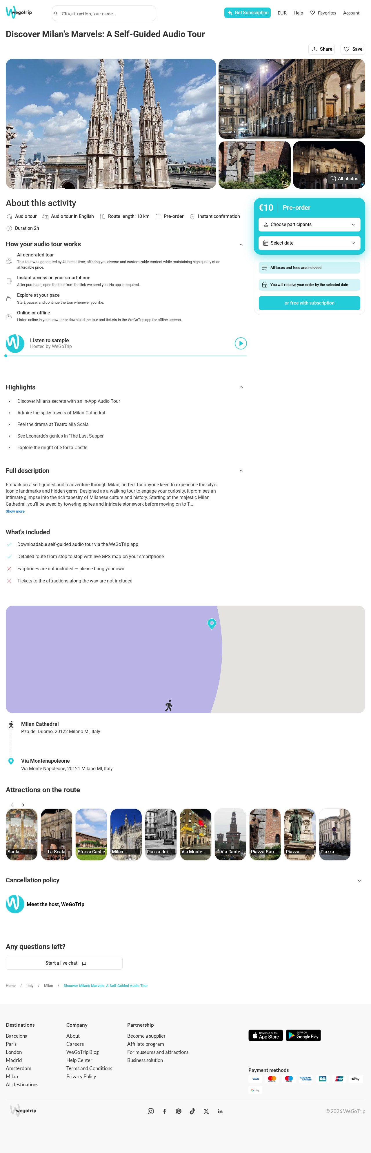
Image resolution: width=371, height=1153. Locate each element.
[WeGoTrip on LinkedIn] (220, 1111)
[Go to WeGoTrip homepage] (25, 12)
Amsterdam (18, 1068)
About (73, 1036)
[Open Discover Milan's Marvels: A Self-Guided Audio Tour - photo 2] (292, 99)
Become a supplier (146, 1036)
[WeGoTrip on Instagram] (150, 1111)
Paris (11, 1044)
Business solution (145, 1060)
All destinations (22, 1084)
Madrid (14, 1060)
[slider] (5, 355)
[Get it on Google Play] (303, 1036)
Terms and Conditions (89, 1068)
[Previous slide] (11, 805)
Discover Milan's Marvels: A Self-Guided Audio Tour (106, 985)
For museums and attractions (157, 1052)
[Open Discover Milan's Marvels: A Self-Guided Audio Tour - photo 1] (111, 124)
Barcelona (17, 1036)
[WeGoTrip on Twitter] (206, 1111)
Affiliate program (145, 1044)
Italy (29, 985)
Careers (75, 1044)
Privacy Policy (81, 1076)
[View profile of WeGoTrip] (15, 904)
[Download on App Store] (265, 1036)
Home (11, 985)
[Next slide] (22, 805)
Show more (15, 511)
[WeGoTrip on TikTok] (192, 1111)
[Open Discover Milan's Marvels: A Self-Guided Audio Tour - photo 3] (255, 165)
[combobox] (107, 13)
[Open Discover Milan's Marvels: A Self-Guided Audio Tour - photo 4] (329, 165)
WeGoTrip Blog (82, 1052)
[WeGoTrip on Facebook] (164, 1111)
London (14, 1052)
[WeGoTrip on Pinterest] (178, 1111)
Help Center (79, 1060)
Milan (48, 985)
